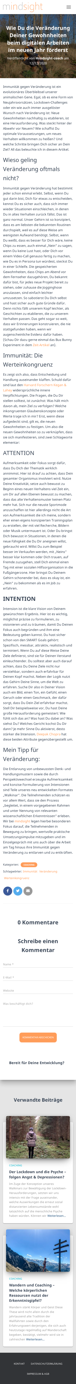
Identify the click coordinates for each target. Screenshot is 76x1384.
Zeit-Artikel (41, 345)
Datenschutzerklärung (46, 1363)
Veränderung (48, 871)
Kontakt (19, 1363)
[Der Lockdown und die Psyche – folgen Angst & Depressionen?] (38, 1137)
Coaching (29, 864)
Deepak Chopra (49, 734)
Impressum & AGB (38, 1374)
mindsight (22, 821)
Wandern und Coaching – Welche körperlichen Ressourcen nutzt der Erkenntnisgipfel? (32, 1293)
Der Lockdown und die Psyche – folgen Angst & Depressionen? (37, 1174)
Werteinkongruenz (16, 878)
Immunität (30, 871)
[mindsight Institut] (24, 7)
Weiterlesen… (56, 1216)
